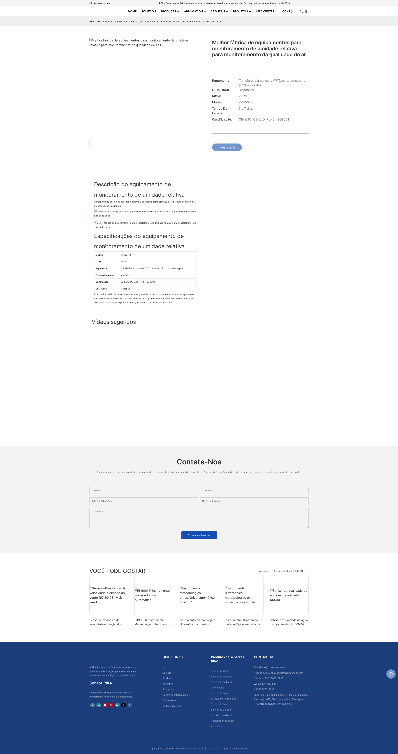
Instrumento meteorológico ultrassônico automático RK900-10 (198, 622)
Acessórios (264, 571)
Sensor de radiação (221, 676)
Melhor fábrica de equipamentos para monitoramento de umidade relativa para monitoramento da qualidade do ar (163, 21)
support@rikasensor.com (289, 672)
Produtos (167, 678)
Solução (166, 672)
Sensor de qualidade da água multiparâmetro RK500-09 (289, 622)
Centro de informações (175, 694)
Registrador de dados (223, 720)
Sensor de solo (219, 693)
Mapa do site (213, 748)
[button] (292, 11)
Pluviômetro (217, 687)
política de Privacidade (236, 748)
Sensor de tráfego (282, 571)
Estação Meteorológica (223, 698)
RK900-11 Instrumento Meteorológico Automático (152, 622)
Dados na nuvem (171, 705)
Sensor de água (219, 704)
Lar (164, 667)
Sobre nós (168, 689)
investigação (227, 147)
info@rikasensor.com (99, 3)
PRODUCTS (301, 571)
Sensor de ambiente (222, 682)
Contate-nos (169, 700)
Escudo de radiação (221, 715)
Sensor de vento (220, 671)
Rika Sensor (95, 21)
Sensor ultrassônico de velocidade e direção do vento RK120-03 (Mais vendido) (105, 622)
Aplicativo (167, 683)
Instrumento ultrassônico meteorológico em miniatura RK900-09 (243, 622)
